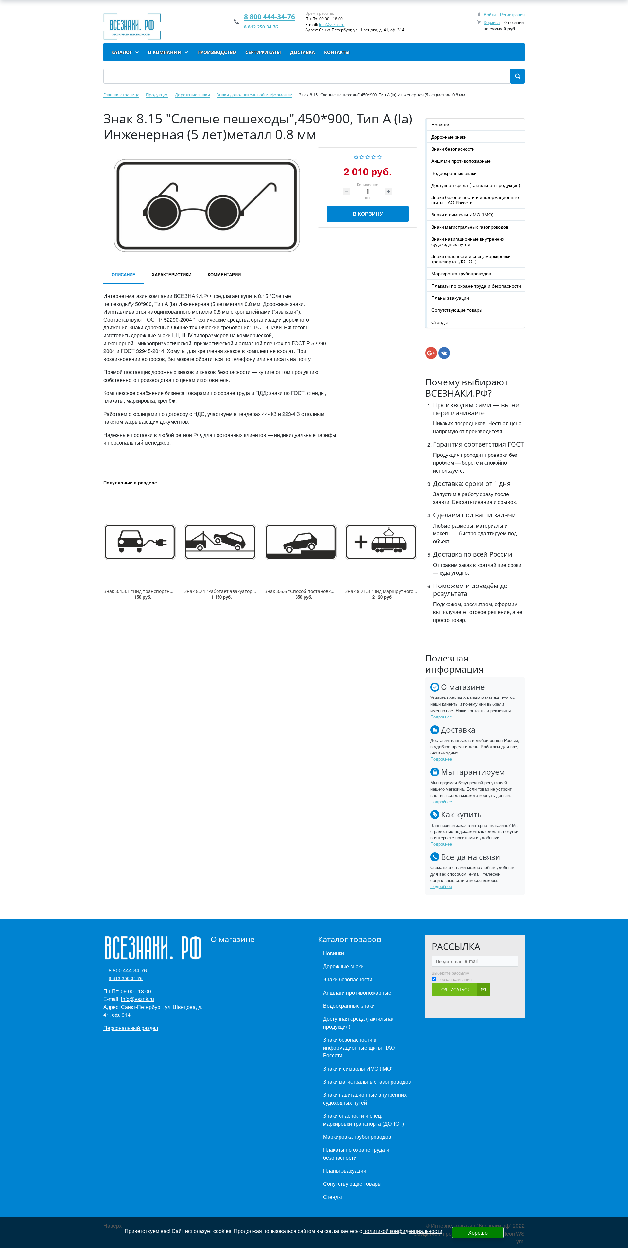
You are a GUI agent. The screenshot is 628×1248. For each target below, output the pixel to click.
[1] (356, 156)
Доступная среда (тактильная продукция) (475, 185)
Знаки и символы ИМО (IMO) (462, 214)
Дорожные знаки (449, 136)
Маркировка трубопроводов (461, 273)
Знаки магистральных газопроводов (469, 226)
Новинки (440, 124)
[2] (361, 156)
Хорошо (478, 1232)
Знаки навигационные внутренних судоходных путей (467, 241)
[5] (379, 156)
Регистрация (512, 14)
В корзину (368, 213)
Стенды (439, 322)
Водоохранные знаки (454, 173)
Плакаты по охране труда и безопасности (476, 285)
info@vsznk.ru (331, 24)
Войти (490, 14)
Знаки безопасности (453, 148)
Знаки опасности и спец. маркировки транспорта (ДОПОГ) (471, 259)
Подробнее (441, 717)
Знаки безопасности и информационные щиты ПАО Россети (475, 200)
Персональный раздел (130, 1028)
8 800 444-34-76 (269, 16)
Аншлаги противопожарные (461, 161)
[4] (373, 156)
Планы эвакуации (450, 297)
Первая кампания (454, 979)
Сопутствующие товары (456, 310)
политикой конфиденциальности (402, 1231)
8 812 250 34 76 (261, 27)
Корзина (492, 22)
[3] (367, 156)
